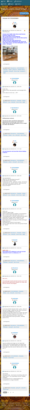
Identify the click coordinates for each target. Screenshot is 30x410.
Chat (4, 1)
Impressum (19, 1)
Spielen (19, 4)
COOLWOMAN (20, 68)
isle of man (16, 71)
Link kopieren (6, 64)
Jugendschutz (19, 405)
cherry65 (11, 71)
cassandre (5, 71)
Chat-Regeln (11, 405)
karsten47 (22, 71)
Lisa (9, 102)
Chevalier (5, 69)
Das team (4, 405)
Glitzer (10, 69)
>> (13, 392)
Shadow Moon (21, 69)
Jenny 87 (15, 69)
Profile (4, 4)
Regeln (11, 4)
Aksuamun (13, 68)
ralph (4, 72)
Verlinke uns (25, 403)
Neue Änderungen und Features (13, 403)
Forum (10, 1)
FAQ (3, 403)
